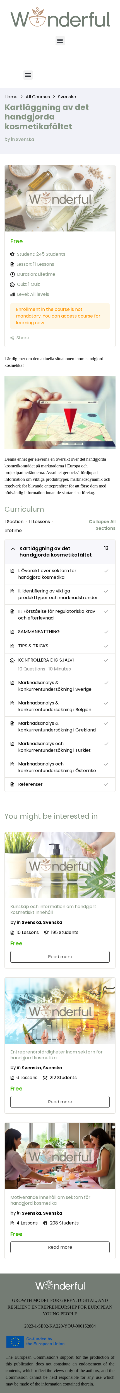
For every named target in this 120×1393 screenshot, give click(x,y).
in (13, 139)
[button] (60, 40)
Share (22, 338)
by (7, 139)
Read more (60, 956)
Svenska (25, 139)
